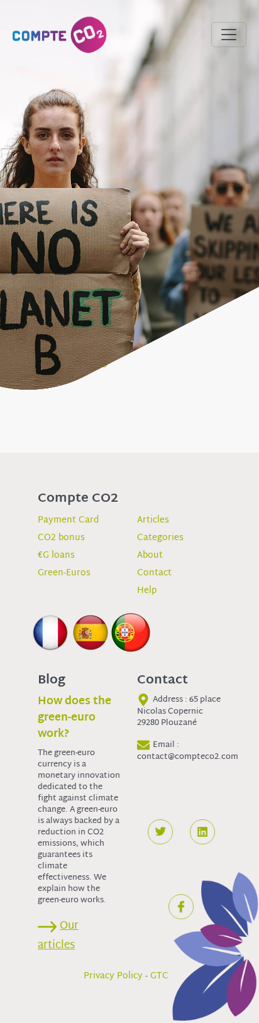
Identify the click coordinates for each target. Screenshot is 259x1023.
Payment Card (68, 520)
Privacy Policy (113, 976)
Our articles (58, 935)
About (150, 555)
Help (147, 591)
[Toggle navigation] (228, 34)
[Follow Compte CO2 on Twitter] (160, 831)
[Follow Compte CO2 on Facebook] (181, 906)
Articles (153, 520)
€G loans (56, 555)
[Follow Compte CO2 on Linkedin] (202, 831)
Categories (160, 538)
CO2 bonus (61, 538)
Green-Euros (64, 573)
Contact (154, 573)
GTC (159, 976)
